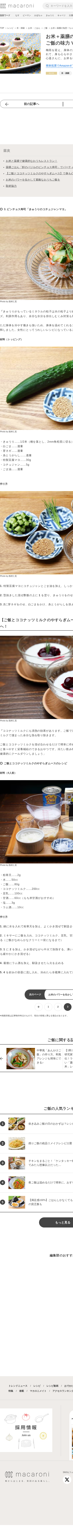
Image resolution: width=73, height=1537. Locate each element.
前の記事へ (31, 104)
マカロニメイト (38, 1391)
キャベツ (61, 15)
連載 (21, 1391)
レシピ (37, 1385)
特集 (10, 1391)
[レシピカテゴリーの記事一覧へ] (51, 73)
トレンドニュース (18, 1385)
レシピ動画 (52, 1385)
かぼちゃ (38, 15)
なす (17, 15)
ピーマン (27, 15)
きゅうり (50, 15)
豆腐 (71, 15)
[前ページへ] (39, 1007)
